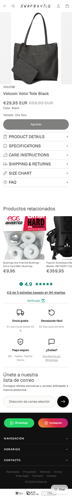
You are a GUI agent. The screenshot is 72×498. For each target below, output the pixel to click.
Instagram (55, 423)
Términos (45, 472)
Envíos (58, 472)
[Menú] (4, 6)
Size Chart (20, 173)
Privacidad (29, 472)
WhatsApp (21, 423)
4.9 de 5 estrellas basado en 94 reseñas (36, 292)
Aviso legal (22, 476)
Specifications (25, 146)
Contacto (12, 460)
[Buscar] (13, 6)
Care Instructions (29, 155)
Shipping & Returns (30, 164)
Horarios (12, 449)
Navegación (14, 438)
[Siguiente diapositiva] (64, 245)
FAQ (12, 182)
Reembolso (12, 472)
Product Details (27, 136)
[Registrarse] (63, 401)
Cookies (51, 476)
